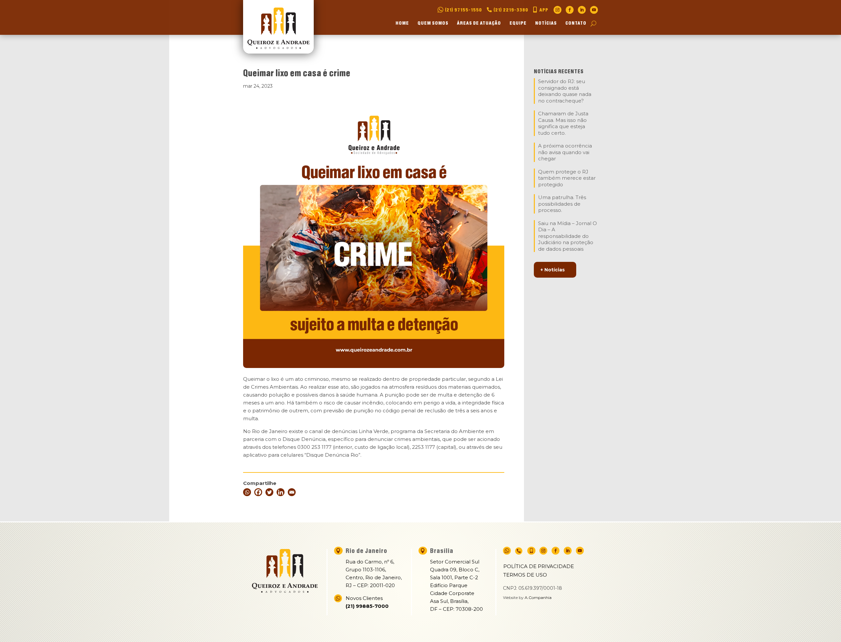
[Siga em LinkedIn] (582, 10)
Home (402, 23)
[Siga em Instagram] (557, 10)
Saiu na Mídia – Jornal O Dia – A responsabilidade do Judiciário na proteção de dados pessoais (567, 236)
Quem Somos (433, 23)
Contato (575, 23)
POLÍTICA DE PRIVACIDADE (538, 566)
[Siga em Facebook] (570, 10)
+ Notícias (552, 270)
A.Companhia (538, 597)
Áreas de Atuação (479, 23)
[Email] (292, 492)
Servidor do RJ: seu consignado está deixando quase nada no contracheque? (564, 91)
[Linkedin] (280, 492)
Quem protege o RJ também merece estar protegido (567, 178)
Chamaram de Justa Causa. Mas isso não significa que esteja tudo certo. (563, 123)
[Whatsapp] (247, 492)
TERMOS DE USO (525, 575)
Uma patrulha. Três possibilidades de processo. (562, 203)
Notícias (546, 23)
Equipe (518, 23)
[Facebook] (258, 492)
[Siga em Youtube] (594, 10)
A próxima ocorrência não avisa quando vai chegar (565, 152)
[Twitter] (269, 492)
